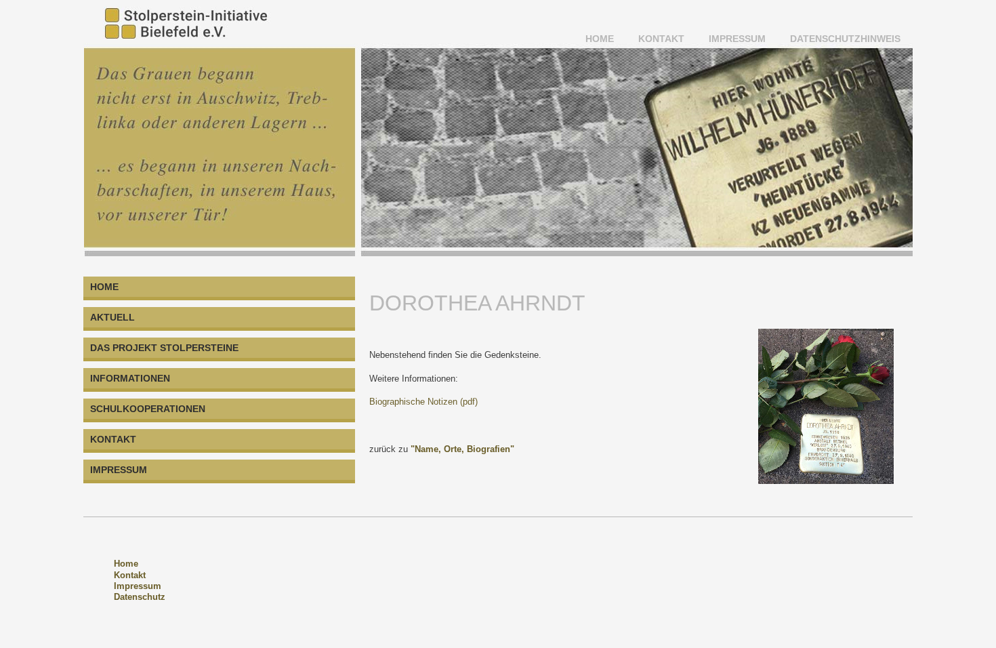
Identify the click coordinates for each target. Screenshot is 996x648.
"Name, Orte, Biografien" (462, 449)
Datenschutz (139, 597)
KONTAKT (661, 38)
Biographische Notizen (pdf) (423, 402)
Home (126, 564)
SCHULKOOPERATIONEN (147, 408)
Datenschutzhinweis (845, 38)
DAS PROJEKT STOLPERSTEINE (164, 347)
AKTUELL (112, 317)
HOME (599, 38)
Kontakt (130, 575)
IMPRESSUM (737, 38)
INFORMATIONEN (130, 378)
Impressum (137, 586)
